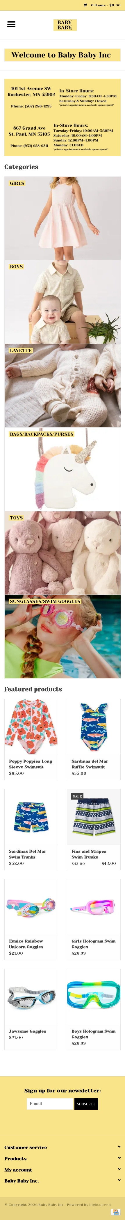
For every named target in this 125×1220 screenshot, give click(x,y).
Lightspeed (100, 1205)
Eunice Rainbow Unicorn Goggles (26, 944)
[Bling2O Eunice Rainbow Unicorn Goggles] (31, 907)
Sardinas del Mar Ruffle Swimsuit (90, 764)
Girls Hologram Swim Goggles (93, 944)
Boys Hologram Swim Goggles (93, 1034)
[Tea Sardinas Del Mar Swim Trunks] (31, 817)
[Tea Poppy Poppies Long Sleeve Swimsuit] (31, 727)
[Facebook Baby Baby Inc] (57, 1121)
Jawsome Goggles (27, 1031)
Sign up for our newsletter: (62, 1091)
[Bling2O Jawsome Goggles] (31, 997)
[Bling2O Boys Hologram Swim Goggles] (94, 997)
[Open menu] (11, 24)
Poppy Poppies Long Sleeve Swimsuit (30, 764)
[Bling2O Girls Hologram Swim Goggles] (94, 907)
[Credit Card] (115, 1212)
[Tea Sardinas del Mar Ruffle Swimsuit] (94, 727)
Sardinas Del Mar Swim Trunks (27, 854)
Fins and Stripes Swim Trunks (89, 854)
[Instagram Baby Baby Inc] (67, 1121)
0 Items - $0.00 (105, 5)
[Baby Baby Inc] (74, 25)
